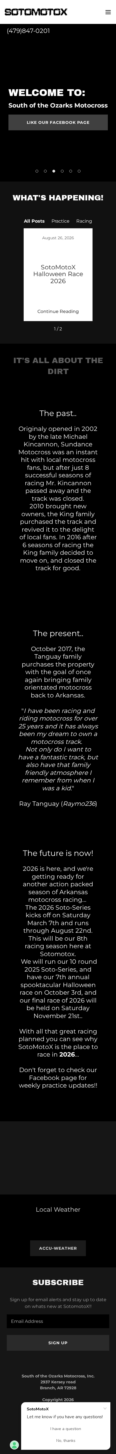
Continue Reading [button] (58, 311)
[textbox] (58, 1321)
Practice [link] (61, 221)
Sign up (58, 1342)
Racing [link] (84, 221)
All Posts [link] (34, 221)
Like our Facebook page (58, 122)
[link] (36, 12)
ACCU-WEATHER (58, 1248)
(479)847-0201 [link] (28, 31)
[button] (108, 12)
